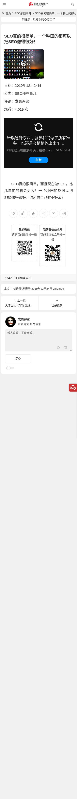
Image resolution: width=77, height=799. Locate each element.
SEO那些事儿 (23, 13)
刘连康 (17, 288)
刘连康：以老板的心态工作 (38, 19)
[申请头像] (68, 321)
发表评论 (22, 101)
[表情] (58, 348)
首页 (8, 13)
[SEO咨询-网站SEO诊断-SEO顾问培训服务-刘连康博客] (38, 4)
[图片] (65, 348)
